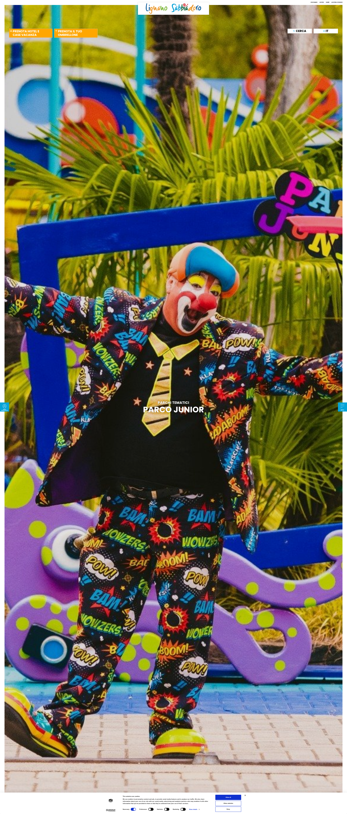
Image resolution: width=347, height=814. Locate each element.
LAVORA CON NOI (336, 2)
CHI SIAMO (314, 2)
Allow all (228, 797)
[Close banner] (245, 795)
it (327, 31)
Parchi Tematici (173, 403)
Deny (228, 809)
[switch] (151, 809)
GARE (327, 2)
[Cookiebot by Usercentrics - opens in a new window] (111, 810)
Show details (193, 809)
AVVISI (322, 2)
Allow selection (228, 803)
